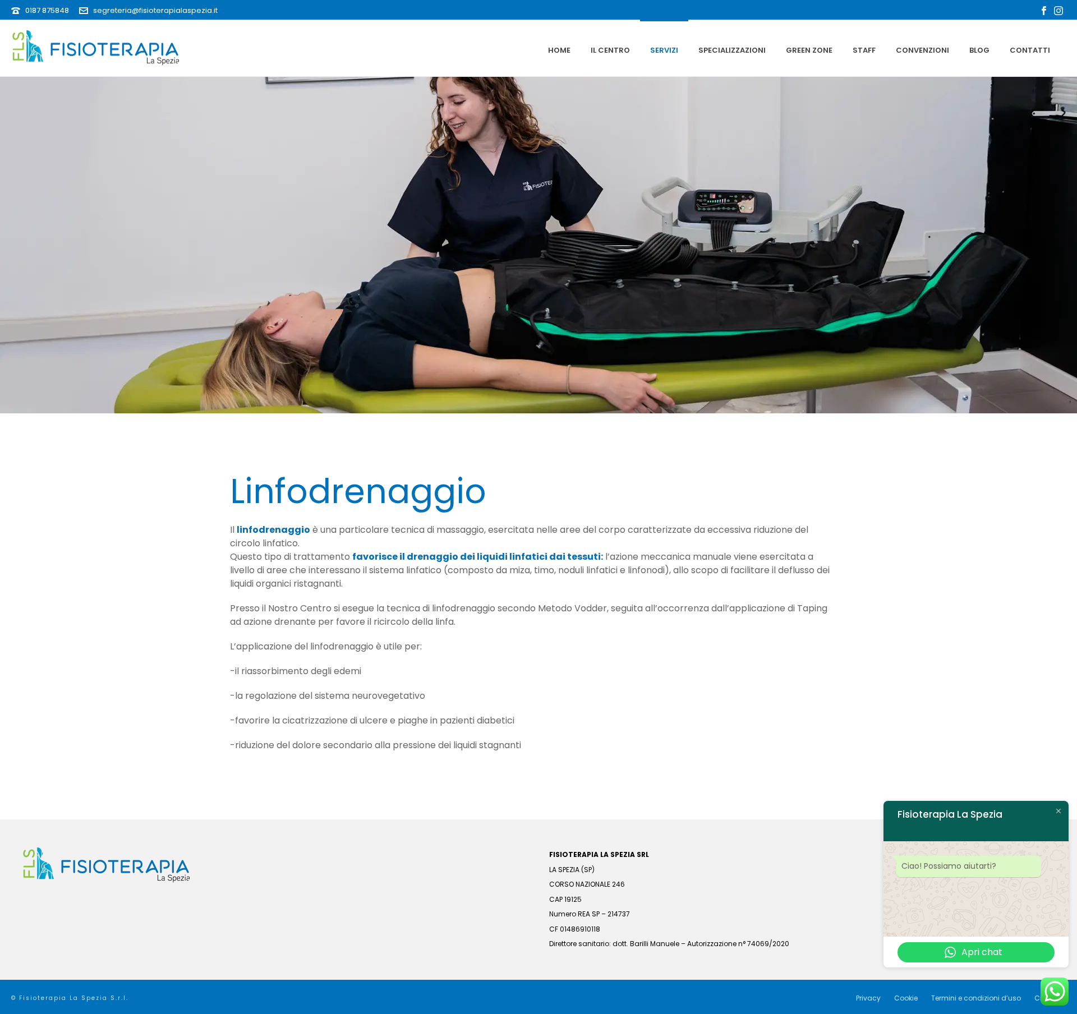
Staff (864, 50)
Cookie (906, 998)
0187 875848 (47, 10)
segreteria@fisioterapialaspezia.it (155, 10)
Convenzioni (922, 50)
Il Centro (610, 50)
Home (559, 50)
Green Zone (809, 50)
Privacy (868, 998)
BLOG (979, 50)
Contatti (1030, 50)
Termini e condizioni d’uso (976, 998)
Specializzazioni (732, 50)
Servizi (664, 50)
